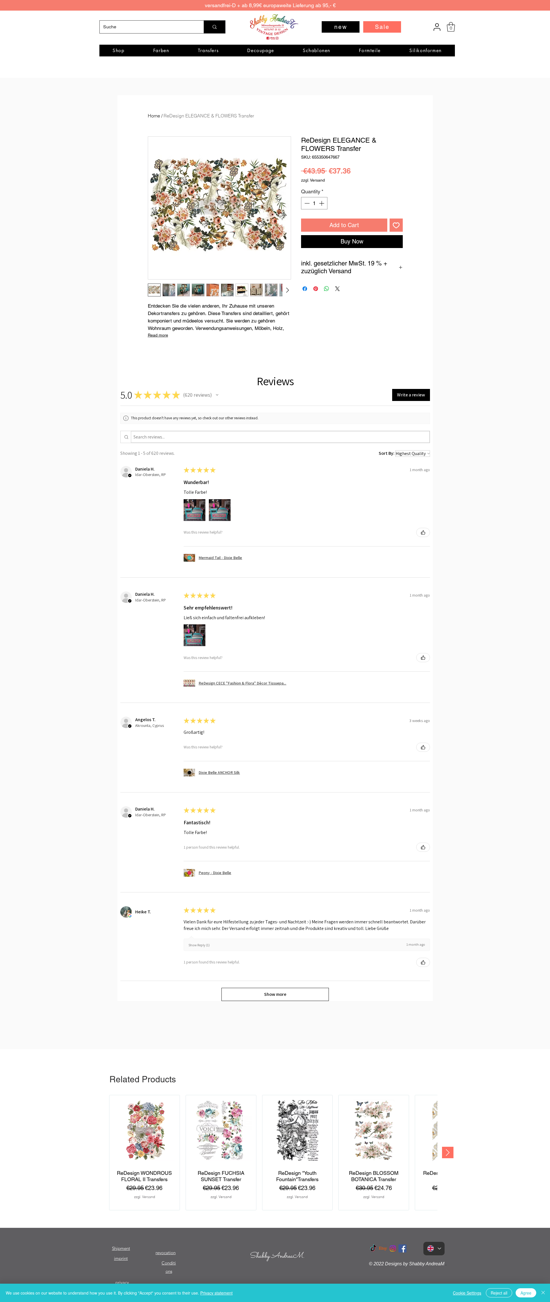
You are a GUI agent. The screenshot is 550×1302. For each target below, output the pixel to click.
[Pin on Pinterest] (315, 288)
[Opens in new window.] (129, 915)
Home (154, 116)
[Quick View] (144, 1130)
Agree (525, 1293)
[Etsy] (383, 1248)
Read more (158, 335)
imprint (121, 1258)
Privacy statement (216, 1293)
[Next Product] (447, 1152)
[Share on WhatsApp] (326, 288)
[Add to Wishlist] (396, 225)
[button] (451, 27)
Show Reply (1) (199, 945)
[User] (437, 27)
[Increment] (322, 203)
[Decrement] (306, 203)
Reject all (499, 1293)
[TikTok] (373, 1248)
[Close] (543, 1292)
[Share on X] (337, 288)
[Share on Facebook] (304, 288)
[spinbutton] (314, 203)
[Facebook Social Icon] (402, 1248)
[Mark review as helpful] (423, 532)
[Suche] (214, 27)
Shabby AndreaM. (277, 1256)
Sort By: (386, 453)
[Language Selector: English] (434, 1248)
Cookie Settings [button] (467, 1293)
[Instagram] (393, 1248)
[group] (273, 1152)
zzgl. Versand (313, 180)
